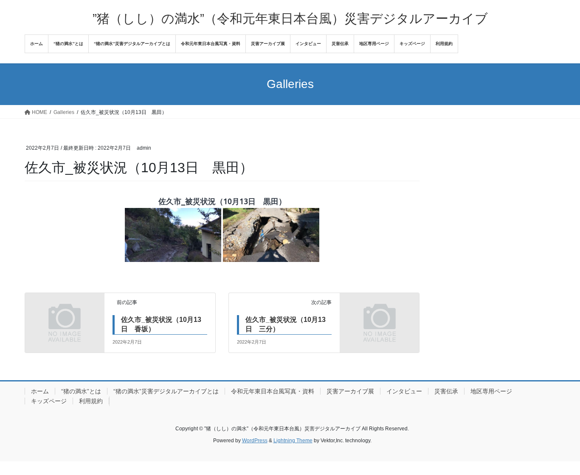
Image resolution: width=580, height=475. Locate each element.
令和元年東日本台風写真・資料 (272, 391)
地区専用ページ (491, 391)
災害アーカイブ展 (350, 391)
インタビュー (404, 391)
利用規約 (91, 401)
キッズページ (49, 401)
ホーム (40, 391)
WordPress (254, 441)
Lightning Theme (293, 441)
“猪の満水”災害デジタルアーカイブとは (166, 391)
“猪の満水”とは (81, 391)
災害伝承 (446, 391)
